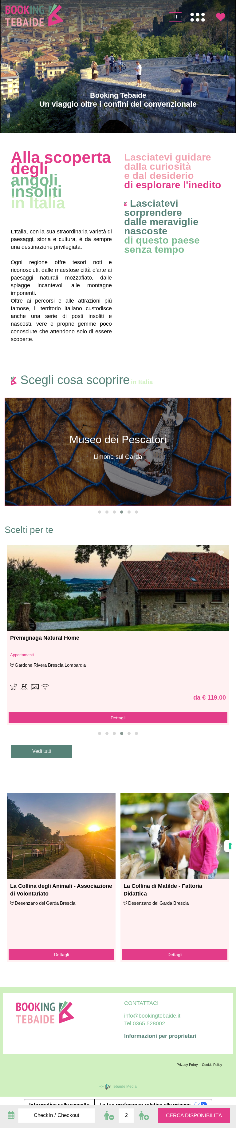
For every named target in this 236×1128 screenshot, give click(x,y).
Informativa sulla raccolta (59, 1105)
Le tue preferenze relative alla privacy (145, 1105)
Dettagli (61, 954)
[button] (99, 512)
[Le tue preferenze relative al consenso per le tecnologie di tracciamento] (230, 846)
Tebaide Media (124, 1086)
